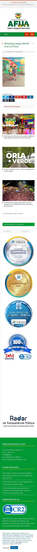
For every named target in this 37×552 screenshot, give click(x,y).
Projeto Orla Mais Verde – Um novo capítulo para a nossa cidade (19, 4)
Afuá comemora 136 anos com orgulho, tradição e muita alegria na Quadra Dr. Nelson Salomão (19, 137)
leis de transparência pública (11, 526)
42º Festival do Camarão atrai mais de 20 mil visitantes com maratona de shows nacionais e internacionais (18, 204)
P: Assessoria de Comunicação (14, 52)
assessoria (16, 521)
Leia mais (18, 542)
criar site (14, 518)
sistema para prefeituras (26, 518)
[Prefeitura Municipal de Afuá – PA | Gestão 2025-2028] (18, 20)
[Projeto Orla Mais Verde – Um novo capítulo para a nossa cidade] (18, 157)
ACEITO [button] (14, 547)
